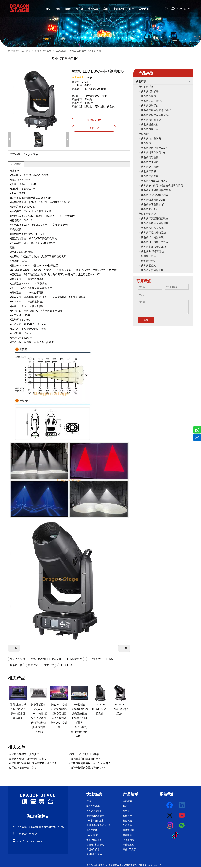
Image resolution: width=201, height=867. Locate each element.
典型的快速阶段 (150, 162)
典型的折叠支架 (150, 124)
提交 (146, 319)
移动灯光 (33, 665)
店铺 (106, 8)
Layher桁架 (92, 835)
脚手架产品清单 (94, 811)
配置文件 (56, 658)
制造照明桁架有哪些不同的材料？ (28, 758)
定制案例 (118, 8)
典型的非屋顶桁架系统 (153, 246)
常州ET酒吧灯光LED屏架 (84, 754)
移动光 (112, 658)
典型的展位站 (148, 265)
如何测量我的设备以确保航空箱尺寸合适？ (33, 763)
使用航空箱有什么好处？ (23, 767)
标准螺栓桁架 (148, 256)
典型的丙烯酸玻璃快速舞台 (156, 190)
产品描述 (16, 164)
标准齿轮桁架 (148, 260)
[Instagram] (170, 825)
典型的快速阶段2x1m (153, 199)
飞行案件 (127, 825)
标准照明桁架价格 (95, 844)
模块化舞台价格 (94, 840)
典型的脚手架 (146, 86)
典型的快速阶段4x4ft (153, 204)
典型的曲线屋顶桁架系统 (155, 223)
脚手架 (79, 8)
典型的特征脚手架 (151, 119)
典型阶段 (144, 133)
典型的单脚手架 (150, 129)
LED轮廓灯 (66, 665)
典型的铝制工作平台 (152, 100)
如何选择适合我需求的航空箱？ (88, 767)
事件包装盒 (128, 844)
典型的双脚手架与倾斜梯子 (156, 115)
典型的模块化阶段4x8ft (154, 152)
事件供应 (93, 8)
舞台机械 (127, 820)
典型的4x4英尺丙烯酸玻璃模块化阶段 (162, 185)
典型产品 (141, 81)
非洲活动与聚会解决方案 (98, 825)
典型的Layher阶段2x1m (154, 195)
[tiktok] (176, 835)
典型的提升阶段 (150, 166)
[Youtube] (182, 815)
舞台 (125, 806)
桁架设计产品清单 (95, 815)
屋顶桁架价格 (93, 849)
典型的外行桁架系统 (152, 270)
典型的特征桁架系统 (152, 227)
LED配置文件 (95, 658)
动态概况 (49, 665)
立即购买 (92, 120)
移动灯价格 (16, 665)
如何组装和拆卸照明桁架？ (85, 758)
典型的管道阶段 (150, 157)
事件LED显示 (129, 849)
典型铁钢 (146, 143)
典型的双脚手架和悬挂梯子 (156, 110)
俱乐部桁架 (91, 830)
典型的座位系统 (150, 176)
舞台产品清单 (93, 806)
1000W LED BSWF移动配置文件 (99, 709)
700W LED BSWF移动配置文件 (120, 709)
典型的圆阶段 (148, 171)
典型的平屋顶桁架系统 (153, 232)
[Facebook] (170, 805)
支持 (131, 8)
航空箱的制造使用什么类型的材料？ (90, 763)
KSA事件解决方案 (95, 820)
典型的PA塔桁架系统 (152, 251)
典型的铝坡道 (148, 96)
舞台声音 (127, 815)
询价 (92, 128)
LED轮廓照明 (74, 658)
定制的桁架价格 (94, 854)
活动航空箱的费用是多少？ (24, 754)
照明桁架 (127, 801)
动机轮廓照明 (38, 658)
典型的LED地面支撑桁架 (155, 242)
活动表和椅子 (129, 840)
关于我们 (144, 8)
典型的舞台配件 (150, 209)
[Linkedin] (182, 805)
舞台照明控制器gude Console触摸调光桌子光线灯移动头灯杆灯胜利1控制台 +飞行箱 (38, 718)
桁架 (58, 8)
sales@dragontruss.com (29, 841)
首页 (48, 8)
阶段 (68, 8)
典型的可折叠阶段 (151, 138)
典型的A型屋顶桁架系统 (154, 218)
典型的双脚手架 (150, 105)
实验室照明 (128, 830)
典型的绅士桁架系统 (152, 237)
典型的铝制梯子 (150, 91)
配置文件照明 (17, 658)
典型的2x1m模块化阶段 (154, 180)
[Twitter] (170, 815)
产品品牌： (16, 154)
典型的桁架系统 (147, 213)
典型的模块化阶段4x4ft (154, 147)
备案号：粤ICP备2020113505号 (145, 864)
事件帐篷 (127, 835)
